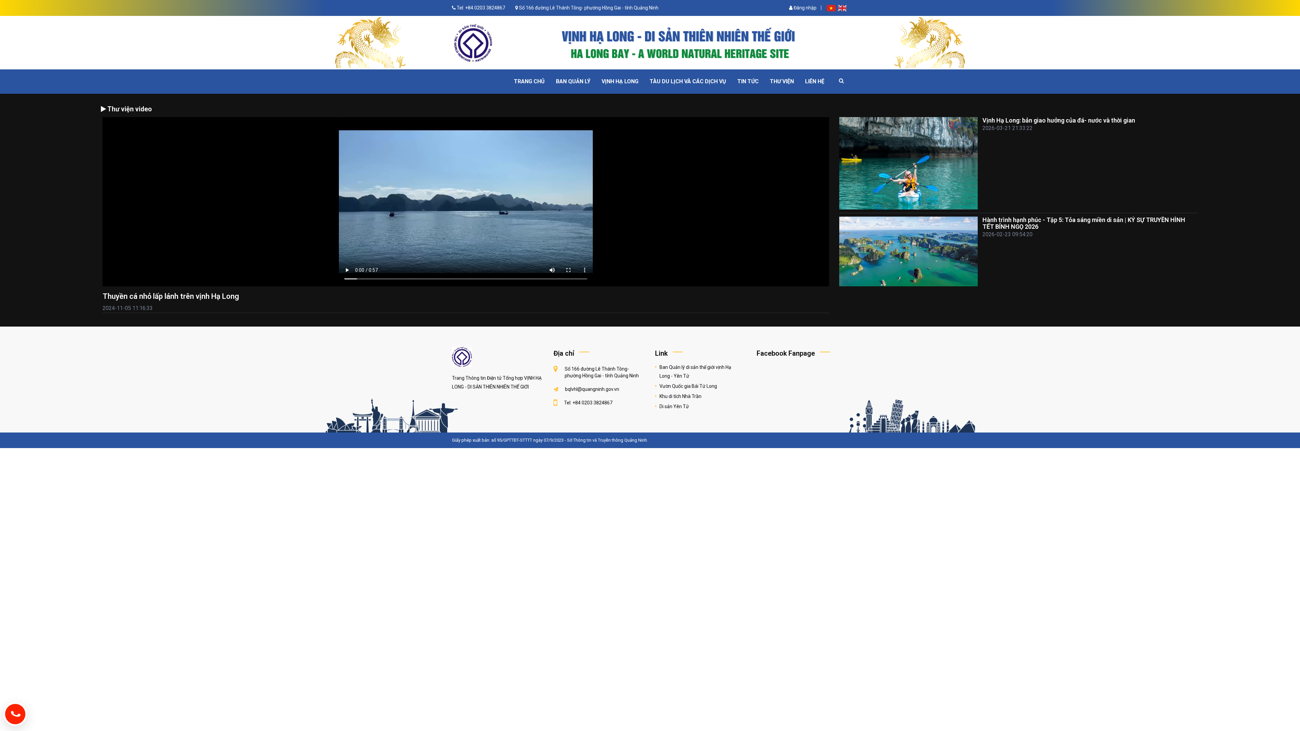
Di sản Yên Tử (674, 406)
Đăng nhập (805, 7)
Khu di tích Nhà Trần (680, 396)
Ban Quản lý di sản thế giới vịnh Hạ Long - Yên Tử (695, 371)
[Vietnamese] (832, 7)
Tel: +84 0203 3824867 (481, 7)
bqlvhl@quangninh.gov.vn (592, 389)
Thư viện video (129, 109)
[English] (842, 7)
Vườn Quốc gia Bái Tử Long (688, 386)
